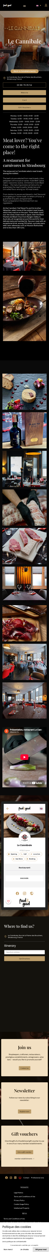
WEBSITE (24, 1187)
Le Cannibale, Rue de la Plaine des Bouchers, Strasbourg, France (24, 78)
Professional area (37, 1178)
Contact (26, 1178)
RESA (24, 1213)
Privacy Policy (19, 1200)
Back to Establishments (25, 71)
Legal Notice (18, 1193)
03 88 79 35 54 (24, 85)
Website (24, 93)
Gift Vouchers (24, 107)
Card (24, 100)
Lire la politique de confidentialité (14, 1242)
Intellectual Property (21, 1208)
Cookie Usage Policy (21, 1204)
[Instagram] (11, 1177)
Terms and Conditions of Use (24, 1196)
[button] (24, 5)
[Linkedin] (15, 1177)
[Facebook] (6, 1177)
